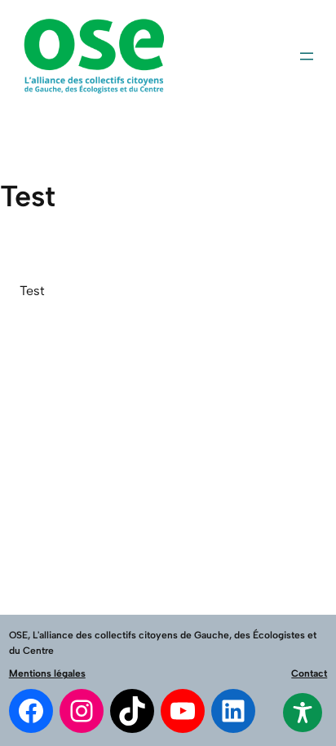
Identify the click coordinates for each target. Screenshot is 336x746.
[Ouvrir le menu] (306, 56)
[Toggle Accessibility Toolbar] (302, 712)
